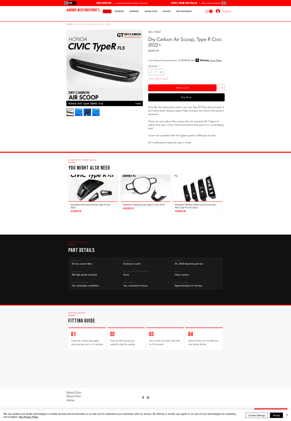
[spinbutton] (156, 72)
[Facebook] (143, 397)
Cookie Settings (256, 415)
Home (69, 24)
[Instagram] (148, 397)
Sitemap (70, 400)
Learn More (216, 60)
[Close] (287, 415)
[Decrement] (151, 72)
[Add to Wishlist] (221, 87)
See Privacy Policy (28, 416)
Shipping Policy (73, 392)
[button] (209, 11)
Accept (276, 415)
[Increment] (161, 72)
